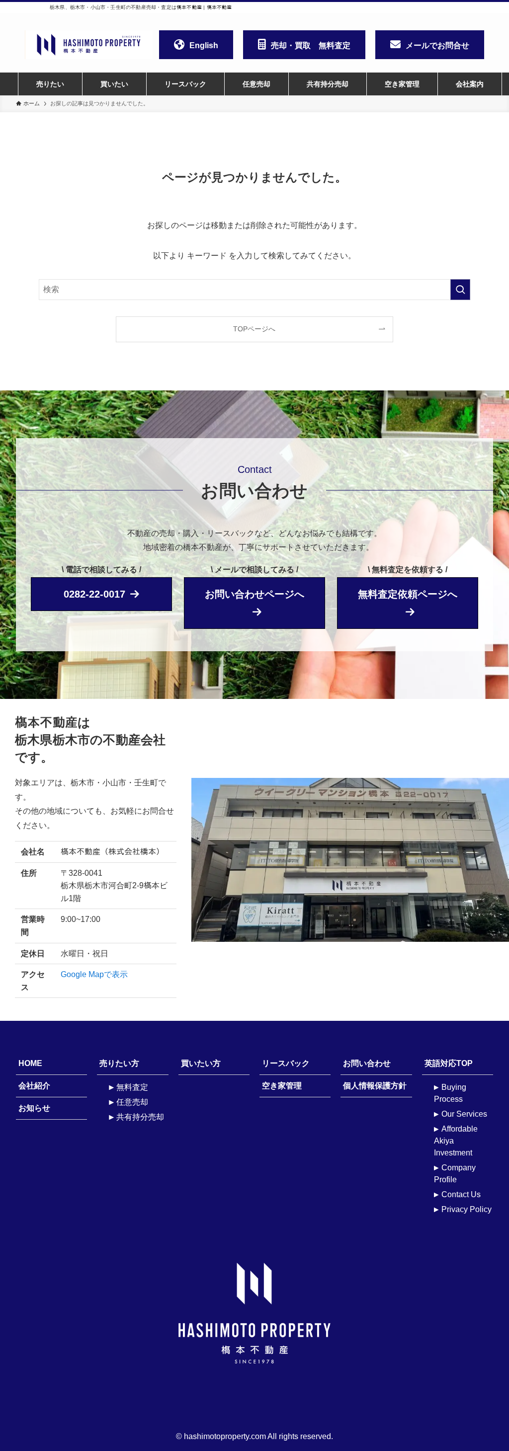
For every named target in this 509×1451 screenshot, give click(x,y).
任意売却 (132, 1102)
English (203, 45)
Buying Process (450, 1093)
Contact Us (461, 1194)
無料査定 (132, 1087)
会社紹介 (34, 1085)
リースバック (286, 1063)
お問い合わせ (367, 1063)
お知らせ (34, 1108)
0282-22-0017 (94, 594)
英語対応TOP (448, 1063)
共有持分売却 (140, 1117)
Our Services (464, 1114)
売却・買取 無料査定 (310, 45)
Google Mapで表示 (94, 974)
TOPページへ (254, 329)
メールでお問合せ (437, 45)
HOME (30, 1063)
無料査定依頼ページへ (407, 594)
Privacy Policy (466, 1209)
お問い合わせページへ (254, 594)
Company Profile (455, 1173)
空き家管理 (282, 1085)
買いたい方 (201, 1063)
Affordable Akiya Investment (456, 1141)
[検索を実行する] (460, 289)
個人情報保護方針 (375, 1085)
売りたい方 (119, 1063)
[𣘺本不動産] (89, 45)
